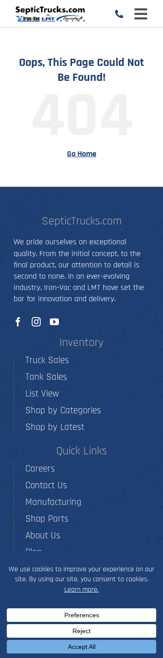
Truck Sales (47, 360)
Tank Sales (46, 377)
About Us (42, 535)
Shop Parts (46, 519)
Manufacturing (53, 502)
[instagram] (36, 322)
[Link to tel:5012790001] (119, 14)
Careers (40, 468)
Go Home (81, 154)
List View (42, 393)
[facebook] (18, 322)
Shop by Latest (54, 427)
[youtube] (54, 322)
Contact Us (46, 485)
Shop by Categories (63, 410)
